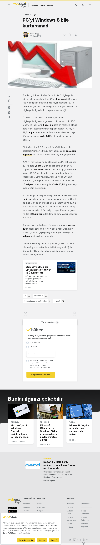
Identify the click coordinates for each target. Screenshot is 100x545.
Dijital (39, 504)
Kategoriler (34, 5)
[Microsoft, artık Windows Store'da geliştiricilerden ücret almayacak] (21, 411)
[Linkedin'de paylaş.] (9, 117)
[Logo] (19, 5)
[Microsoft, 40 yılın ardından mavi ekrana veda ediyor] (79, 411)
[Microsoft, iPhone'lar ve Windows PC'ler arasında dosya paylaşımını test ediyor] (50, 411)
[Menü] (9, 5)
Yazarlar (69, 507)
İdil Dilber (72, 440)
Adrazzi (28, 287)
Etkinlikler (50, 5)
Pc (25, 296)
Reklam (69, 517)
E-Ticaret (41, 507)
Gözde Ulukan (45, 444)
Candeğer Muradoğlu (18, 441)
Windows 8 (38, 296)
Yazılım (72, 422)
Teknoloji (27, 15)
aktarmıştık (61, 99)
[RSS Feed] (87, 543)
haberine (48, 125)
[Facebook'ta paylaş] (9, 107)
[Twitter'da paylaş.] (9, 112)
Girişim (40, 511)
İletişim (69, 527)
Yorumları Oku (49, 322)
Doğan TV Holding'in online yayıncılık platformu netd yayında (59, 465)
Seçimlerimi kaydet (40, 374)
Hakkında (70, 504)
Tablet (57, 301)
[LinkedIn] (74, 539)
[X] (70, 539)
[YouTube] (78, 539)
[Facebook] (83, 543)
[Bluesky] (87, 539)
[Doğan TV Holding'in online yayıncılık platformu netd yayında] (32, 465)
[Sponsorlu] (66, 267)
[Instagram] (83, 539)
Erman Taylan (49, 481)
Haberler (26, 504)
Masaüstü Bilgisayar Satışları (35, 301)
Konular (42, 5)
